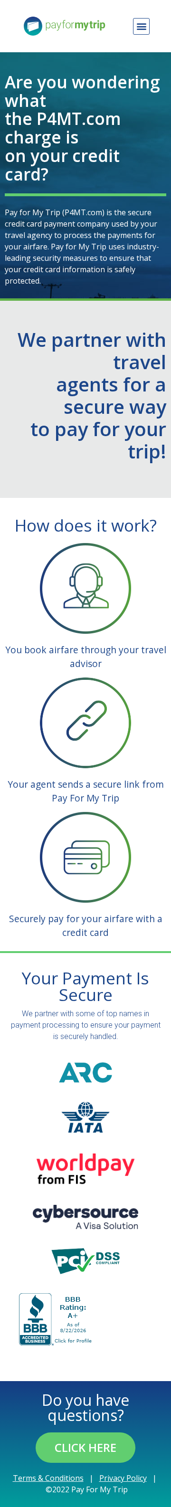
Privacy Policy (123, 1478)
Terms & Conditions (48, 1478)
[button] (141, 26)
